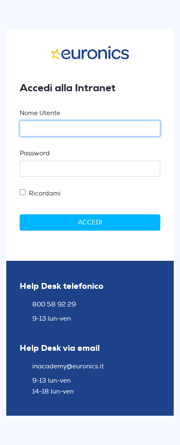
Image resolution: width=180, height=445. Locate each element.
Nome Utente (40, 113)
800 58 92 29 (54, 305)
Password (35, 153)
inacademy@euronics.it (68, 366)
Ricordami (45, 194)
